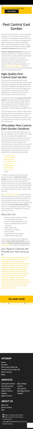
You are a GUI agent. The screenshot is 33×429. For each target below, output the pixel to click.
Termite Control (9, 155)
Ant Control (8, 163)
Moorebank (19, 272)
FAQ (2, 410)
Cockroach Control (10, 157)
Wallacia (21, 261)
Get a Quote (11, 11)
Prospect (19, 280)
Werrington (11, 278)
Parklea (17, 282)
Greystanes (4, 261)
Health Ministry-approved (14, 66)
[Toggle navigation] (6, 2)
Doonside (11, 276)
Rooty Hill (23, 270)
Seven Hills (23, 259)
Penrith (3, 257)
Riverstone (4, 272)
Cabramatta (22, 276)
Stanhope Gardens (14, 270)
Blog (3, 374)
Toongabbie (5, 264)
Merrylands (20, 264)
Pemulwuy (11, 282)
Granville (26, 274)
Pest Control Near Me (9, 367)
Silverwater (4, 280)
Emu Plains (4, 276)
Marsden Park (15, 259)
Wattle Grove (20, 278)
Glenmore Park (13, 261)
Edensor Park (5, 286)
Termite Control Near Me (10, 370)
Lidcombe (18, 268)
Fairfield (27, 264)
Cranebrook (22, 286)
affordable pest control (11, 194)
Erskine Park (17, 284)
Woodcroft (4, 278)
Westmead (4, 270)
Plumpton (25, 280)
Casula (14, 288)
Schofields (11, 268)
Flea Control (8, 170)
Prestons (8, 259)
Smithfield (4, 268)
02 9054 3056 (19, 8)
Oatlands (23, 282)
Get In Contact (6, 372)
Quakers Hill (12, 264)
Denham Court (14, 286)
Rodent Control (9, 159)
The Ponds (24, 266)
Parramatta (9, 257)
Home (3, 362)
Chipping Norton (6, 288)
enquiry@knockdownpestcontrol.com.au (15, 421)
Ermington (24, 284)
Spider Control (9, 168)
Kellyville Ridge (11, 274)
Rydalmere (12, 280)
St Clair (22, 257)
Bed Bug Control (9, 166)
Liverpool (17, 257)
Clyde (16, 276)
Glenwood (25, 268)
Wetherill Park (5, 266)
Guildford (19, 274)
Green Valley (9, 284)
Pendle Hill (4, 282)
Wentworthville (15, 266)
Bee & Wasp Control (11, 161)
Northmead (11, 272)
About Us (4, 405)
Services (4, 365)
